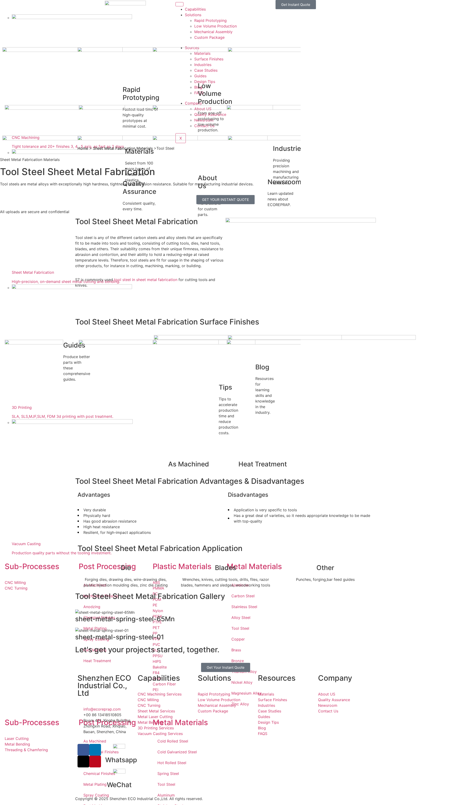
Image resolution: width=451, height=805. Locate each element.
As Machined (188, 464)
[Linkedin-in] (95, 750)
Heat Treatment (262, 464)
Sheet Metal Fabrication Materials (123, 148)
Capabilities (195, 9)
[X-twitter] (83, 761)
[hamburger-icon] (179, 4)
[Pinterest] (95, 761)
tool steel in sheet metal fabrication (145, 279)
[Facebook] (83, 750)
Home (83, 148)
